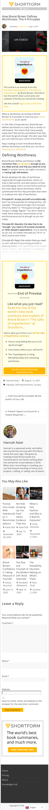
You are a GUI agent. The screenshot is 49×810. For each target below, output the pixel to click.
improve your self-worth (14, 149)
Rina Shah (33, 584)
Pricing (5, 775)
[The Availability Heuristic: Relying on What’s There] (36, 547)
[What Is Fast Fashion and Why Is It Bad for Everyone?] (36, 488)
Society (37, 384)
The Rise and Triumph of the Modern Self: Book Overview (22, 570)
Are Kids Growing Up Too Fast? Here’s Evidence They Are (21, 513)
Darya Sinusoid (7, 584)
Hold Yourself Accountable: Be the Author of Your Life (23, 397)
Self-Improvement (24, 384)
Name (6, 661)
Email (5, 676)
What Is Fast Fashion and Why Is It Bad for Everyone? (36, 512)
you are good (23, 163)
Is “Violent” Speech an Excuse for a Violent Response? (22, 413)
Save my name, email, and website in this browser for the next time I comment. (22, 702)
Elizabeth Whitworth (22, 584)
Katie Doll (10, 527)
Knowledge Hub (10, 784)
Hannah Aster (22, 26)
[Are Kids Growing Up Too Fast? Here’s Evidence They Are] (22, 488)
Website (6, 689)
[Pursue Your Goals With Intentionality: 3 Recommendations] (9, 488)
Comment (7, 623)
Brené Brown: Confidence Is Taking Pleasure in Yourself (9, 570)
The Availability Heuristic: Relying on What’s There (35, 570)
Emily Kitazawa (34, 525)
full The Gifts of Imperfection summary (24, 334)
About (5, 779)
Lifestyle (10, 384)
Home (5, 770)
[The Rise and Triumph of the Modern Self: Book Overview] (22, 547)
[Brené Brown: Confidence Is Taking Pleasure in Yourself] (9, 547)
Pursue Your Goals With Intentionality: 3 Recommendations (9, 513)
